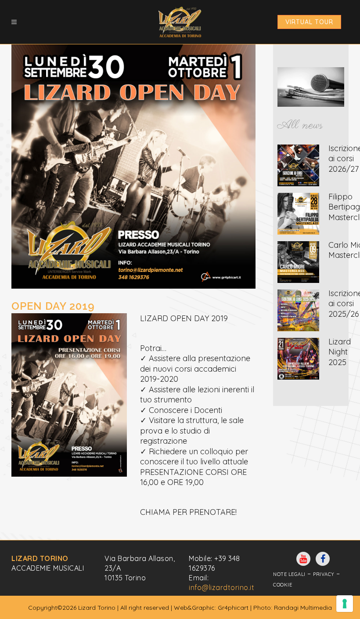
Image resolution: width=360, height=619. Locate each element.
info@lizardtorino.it (221, 587)
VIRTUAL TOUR (309, 22)
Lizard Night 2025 (339, 352)
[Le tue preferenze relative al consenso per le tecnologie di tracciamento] (344, 603)
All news (300, 125)
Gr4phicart (233, 608)
